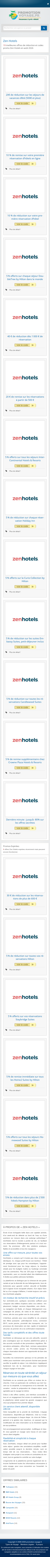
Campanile (10, 1508)
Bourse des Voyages (13, 1502)
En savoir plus (35, 1554)
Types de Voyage (12, 1544)
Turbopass (10, 1487)
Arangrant (9, 1513)
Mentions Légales (27, 1544)
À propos (39, 1544)
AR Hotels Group (12, 1497)
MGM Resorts (11, 1518)
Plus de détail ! (15, 109)
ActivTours (10, 1523)
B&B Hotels (10, 1492)
